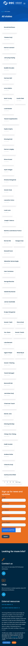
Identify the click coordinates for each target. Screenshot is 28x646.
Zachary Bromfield (10, 475)
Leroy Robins (8, 88)
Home (2, 11)
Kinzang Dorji (8, 139)
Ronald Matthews (9, 27)
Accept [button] (14, 642)
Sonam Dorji (8, 190)
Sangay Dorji (19, 241)
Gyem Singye (8, 170)
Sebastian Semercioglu (11, 261)
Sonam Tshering (9, 363)
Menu (24, 3)
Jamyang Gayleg (9, 58)
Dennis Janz (8, 414)
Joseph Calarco (9, 220)
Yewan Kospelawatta (10, 119)
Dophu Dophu (8, 129)
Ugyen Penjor (8, 353)
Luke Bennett (8, 342)
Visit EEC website (6, 604)
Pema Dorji (20, 322)
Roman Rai (7, 241)
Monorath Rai (8, 383)
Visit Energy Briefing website (10, 608)
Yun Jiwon (7, 332)
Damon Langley (9, 149)
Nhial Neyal (20, 353)
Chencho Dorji (8, 464)
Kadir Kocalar (8, 444)
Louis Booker (8, 108)
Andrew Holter (8, 454)
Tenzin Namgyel (9, 373)
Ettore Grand (8, 159)
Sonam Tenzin (19, 332)
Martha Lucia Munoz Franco (13, 231)
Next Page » (18, 482)
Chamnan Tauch (9, 403)
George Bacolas (9, 281)
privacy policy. (15, 637)
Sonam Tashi (8, 322)
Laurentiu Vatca (9, 200)
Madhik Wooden (9, 68)
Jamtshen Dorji (9, 393)
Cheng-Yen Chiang (10, 434)
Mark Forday (8, 98)
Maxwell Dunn (8, 251)
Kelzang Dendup (9, 424)
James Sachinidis (9, 302)
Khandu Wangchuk (10, 180)
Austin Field (20, 98)
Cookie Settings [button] (6, 642)
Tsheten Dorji (8, 37)
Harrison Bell (8, 78)
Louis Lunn (7, 210)
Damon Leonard (9, 47)
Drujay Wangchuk (9, 312)
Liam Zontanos (8, 271)
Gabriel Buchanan (9, 292)
